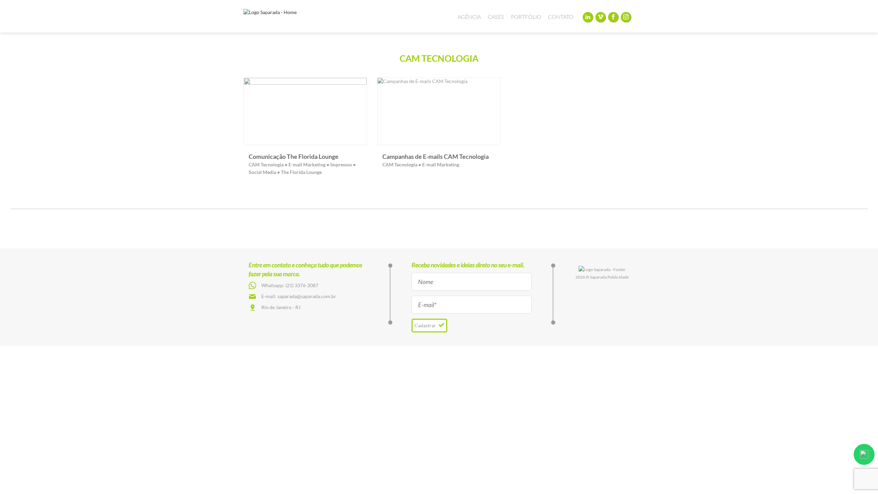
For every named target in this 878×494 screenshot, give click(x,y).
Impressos (341, 164)
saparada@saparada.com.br (306, 296)
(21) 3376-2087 (301, 285)
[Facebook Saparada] (613, 17)
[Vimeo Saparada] (600, 17)
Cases (496, 17)
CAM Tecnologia (266, 164)
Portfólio (526, 17)
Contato (560, 17)
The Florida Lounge (301, 172)
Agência (469, 17)
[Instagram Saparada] (626, 17)
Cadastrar (426, 325)
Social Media (262, 172)
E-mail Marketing (306, 164)
